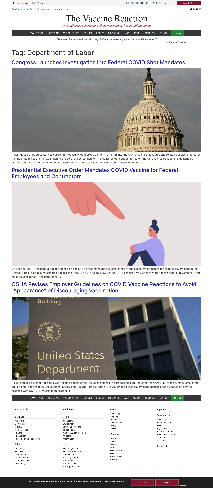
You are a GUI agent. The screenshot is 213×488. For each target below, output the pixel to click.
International (68, 454)
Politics (113, 429)
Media (137, 33)
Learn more (118, 481)
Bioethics (19, 451)
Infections (66, 436)
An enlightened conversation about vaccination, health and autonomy (106, 25)
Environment (68, 424)
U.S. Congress (69, 460)
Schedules (162, 437)
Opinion (164, 33)
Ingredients (162, 428)
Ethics (100, 33)
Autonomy (19, 448)
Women (113, 459)
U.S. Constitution (70, 463)
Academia (19, 421)
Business (150, 33)
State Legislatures (70, 457)
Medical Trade (21, 430)
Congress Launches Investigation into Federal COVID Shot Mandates (98, 62)
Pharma (18, 433)
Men (112, 447)
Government (20, 424)
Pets (112, 453)
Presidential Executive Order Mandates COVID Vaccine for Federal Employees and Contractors (95, 173)
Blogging (114, 417)
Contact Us (163, 446)
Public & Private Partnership (27, 439)
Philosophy (20, 463)
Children (114, 438)
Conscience (20, 454)
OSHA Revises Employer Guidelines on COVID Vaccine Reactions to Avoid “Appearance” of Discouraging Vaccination (104, 287)
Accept (142, 482)
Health (87, 33)
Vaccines (161, 440)
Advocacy (161, 419)
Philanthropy (20, 436)
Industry (18, 427)
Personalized (116, 450)
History (113, 426)
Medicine (114, 33)
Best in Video (22, 409)
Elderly (113, 441)
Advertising (115, 414)
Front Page (37, 33)
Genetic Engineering (71, 427)
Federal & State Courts (72, 451)
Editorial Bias (116, 423)
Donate (178, 33)
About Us (53, 33)
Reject (167, 482)
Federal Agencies (70, 448)
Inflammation (68, 439)
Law (126, 33)
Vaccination (71, 33)
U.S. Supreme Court (71, 466)
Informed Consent (23, 460)
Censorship (115, 420)
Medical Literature (165, 431)
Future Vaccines (164, 422)
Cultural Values (22, 457)
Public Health (116, 456)
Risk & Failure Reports (167, 434)
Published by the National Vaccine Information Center (40, 9)
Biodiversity (67, 421)
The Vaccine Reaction (107, 18)
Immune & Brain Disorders (74, 433)
